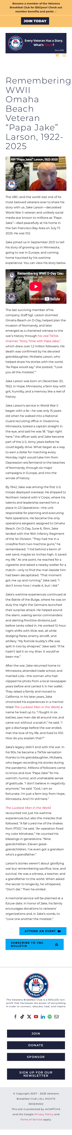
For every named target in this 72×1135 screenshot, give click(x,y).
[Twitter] (29, 1017)
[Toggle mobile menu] (64, 55)
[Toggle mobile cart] (57, 55)
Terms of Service (31, 1119)
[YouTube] (36, 1017)
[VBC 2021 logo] (36, 974)
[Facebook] (15, 1017)
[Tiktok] (22, 1017)
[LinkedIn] (43, 1017)
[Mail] (56, 1017)
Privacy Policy (44, 1114)
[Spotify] (50, 1017)
